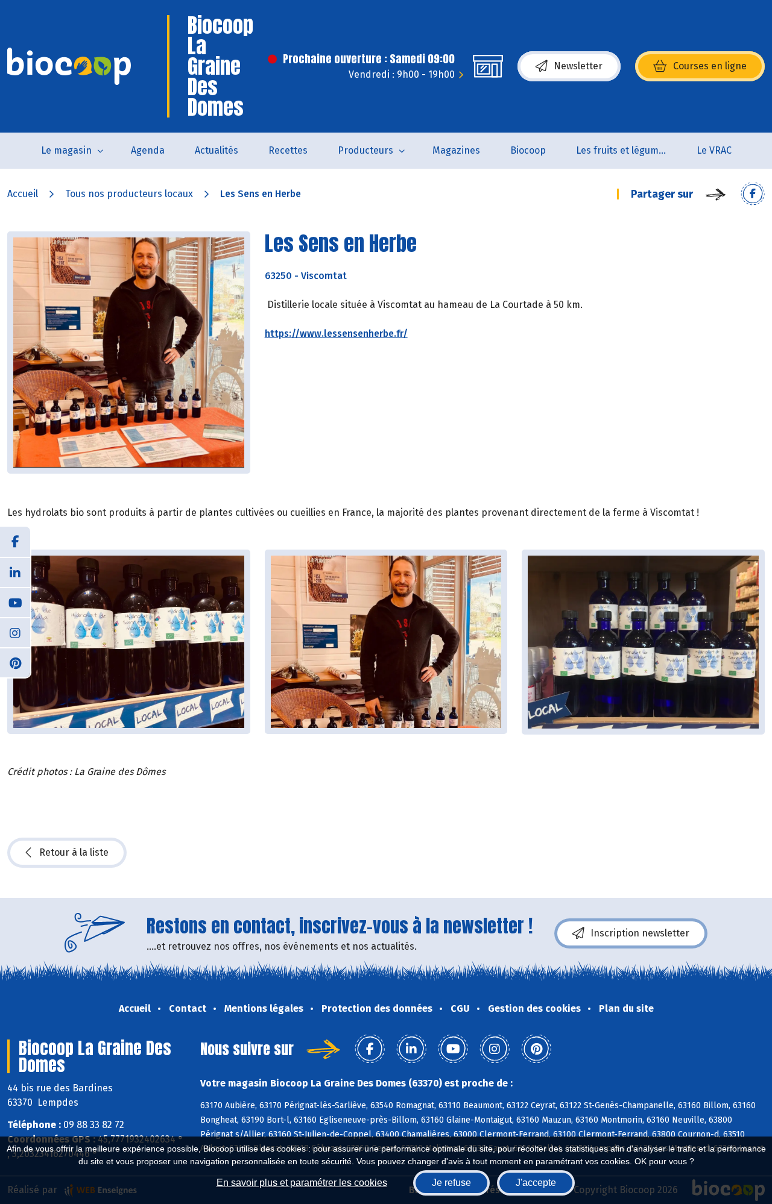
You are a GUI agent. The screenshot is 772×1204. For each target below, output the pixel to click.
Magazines (456, 150)
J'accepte (536, 1182)
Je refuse (451, 1182)
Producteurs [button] (365, 150)
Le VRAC (714, 150)
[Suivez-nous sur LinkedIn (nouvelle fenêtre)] (15, 572)
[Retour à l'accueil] (69, 66)
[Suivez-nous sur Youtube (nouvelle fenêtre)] (15, 602)
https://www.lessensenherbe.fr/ (336, 333)
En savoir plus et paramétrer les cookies (302, 1182)
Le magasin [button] (66, 150)
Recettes (288, 150)
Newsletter (578, 66)
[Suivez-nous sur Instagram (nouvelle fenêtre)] (15, 632)
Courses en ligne (710, 66)
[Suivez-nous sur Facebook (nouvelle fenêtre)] (15, 542)
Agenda (148, 150)
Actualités (216, 150)
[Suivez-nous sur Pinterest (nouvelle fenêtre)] (15, 662)
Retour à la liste (74, 852)
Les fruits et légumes (622, 150)
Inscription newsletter (639, 933)
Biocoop (528, 150)
